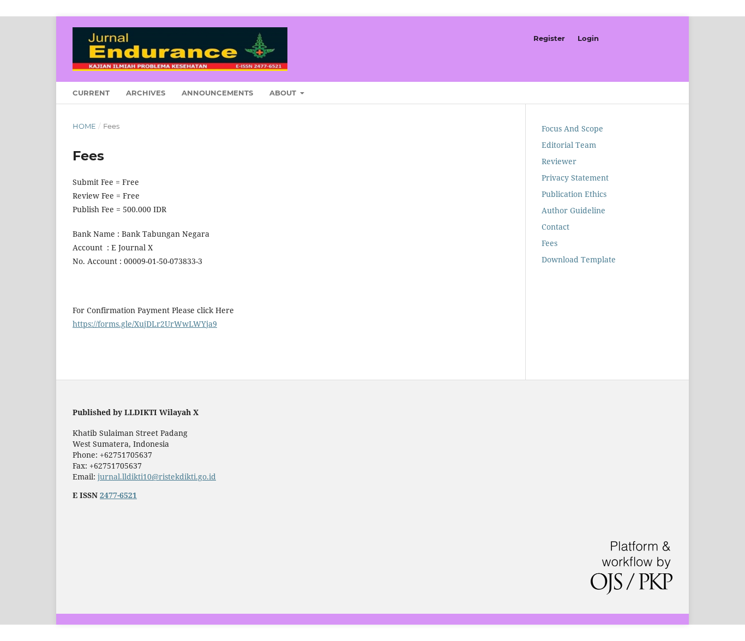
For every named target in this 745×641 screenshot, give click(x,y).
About (283, 92)
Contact (555, 226)
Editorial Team (569, 145)
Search (655, 90)
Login (588, 38)
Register (549, 38)
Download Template (579, 259)
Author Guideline (573, 210)
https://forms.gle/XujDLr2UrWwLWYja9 (145, 324)
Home (84, 126)
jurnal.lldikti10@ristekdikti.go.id (157, 476)
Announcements (217, 92)
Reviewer (559, 161)
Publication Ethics (574, 194)
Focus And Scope (572, 128)
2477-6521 (118, 495)
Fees (549, 243)
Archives (145, 92)
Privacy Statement (575, 177)
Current (91, 92)
